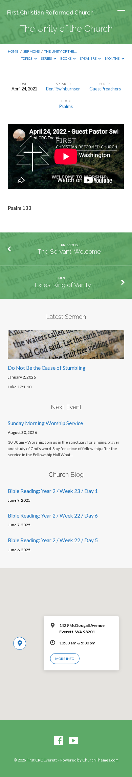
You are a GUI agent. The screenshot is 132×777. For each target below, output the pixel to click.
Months (112, 58)
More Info (64, 659)
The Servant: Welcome (69, 251)
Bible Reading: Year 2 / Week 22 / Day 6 (53, 515)
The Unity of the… (60, 51)
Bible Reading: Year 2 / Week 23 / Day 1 (53, 491)
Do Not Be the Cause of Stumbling (47, 368)
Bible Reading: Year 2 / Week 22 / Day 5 (53, 540)
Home (13, 51)
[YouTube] (73, 741)
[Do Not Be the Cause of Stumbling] (66, 355)
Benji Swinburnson (63, 88)
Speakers (88, 58)
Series (46, 58)
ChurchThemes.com (100, 760)
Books (66, 58)
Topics (27, 58)
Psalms (66, 106)
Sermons (31, 51)
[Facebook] (58, 741)
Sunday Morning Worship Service (45, 423)
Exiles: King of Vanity (63, 284)
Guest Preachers (105, 88)
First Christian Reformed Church (50, 12)
